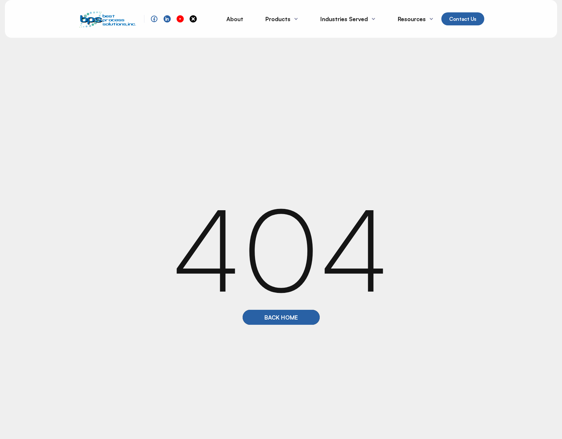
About (234, 18)
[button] (279, 19)
